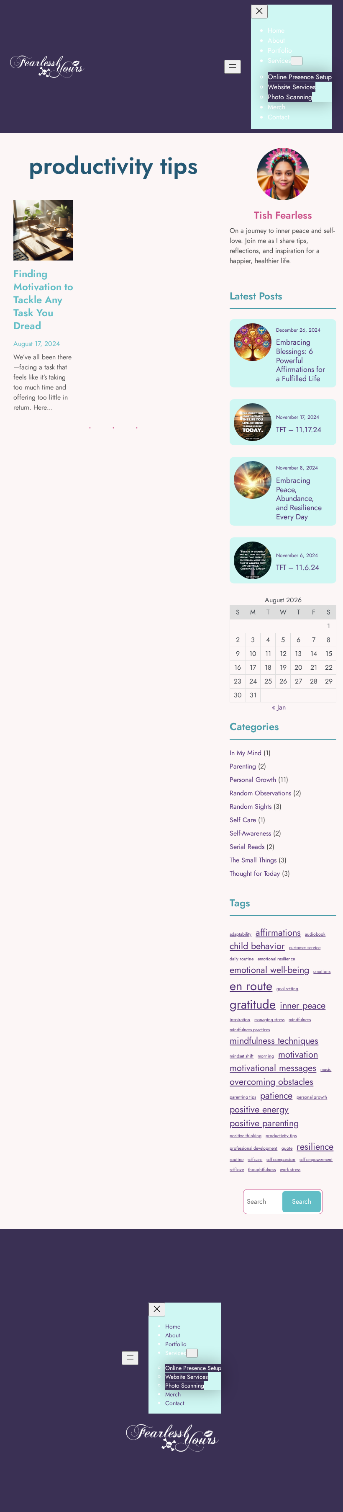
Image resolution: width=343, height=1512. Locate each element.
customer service (304, 947)
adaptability (240, 934)
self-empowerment (316, 1159)
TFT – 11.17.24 (299, 430)
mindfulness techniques (274, 1040)
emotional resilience (276, 959)
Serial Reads (247, 846)
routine (236, 1159)
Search (301, 1201)
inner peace (302, 1005)
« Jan (279, 707)
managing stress (269, 1020)
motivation (298, 1054)
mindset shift (241, 1056)
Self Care (243, 820)
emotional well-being (269, 969)
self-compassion (280, 1159)
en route (251, 986)
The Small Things (253, 860)
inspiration (240, 1020)
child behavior (257, 945)
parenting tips (243, 1097)
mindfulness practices (250, 1030)
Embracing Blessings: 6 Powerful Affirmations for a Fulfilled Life (300, 360)
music (325, 1069)
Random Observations (260, 793)
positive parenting (264, 1123)
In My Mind (245, 753)
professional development (253, 1148)
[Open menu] (232, 67)
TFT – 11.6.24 (298, 568)
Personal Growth (253, 779)
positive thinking (245, 1136)
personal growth (312, 1097)
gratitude (253, 1004)
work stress (290, 1169)
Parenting (243, 766)
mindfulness (300, 1020)
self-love (237, 1169)
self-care (255, 1159)
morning (266, 1056)
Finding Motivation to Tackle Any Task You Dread (43, 300)
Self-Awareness (250, 833)
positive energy (259, 1109)
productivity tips (281, 1136)
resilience (315, 1146)
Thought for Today (255, 873)
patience (276, 1095)
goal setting (287, 989)
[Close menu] (259, 11)
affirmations (278, 932)
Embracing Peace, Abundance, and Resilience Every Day (299, 498)
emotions (321, 971)
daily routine (241, 959)
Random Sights (250, 806)
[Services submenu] (296, 61)
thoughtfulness (262, 1169)
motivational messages (273, 1067)
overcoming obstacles (271, 1081)
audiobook (315, 934)
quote (287, 1148)
